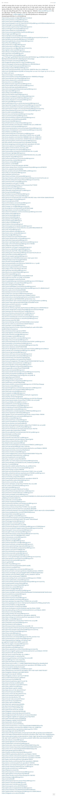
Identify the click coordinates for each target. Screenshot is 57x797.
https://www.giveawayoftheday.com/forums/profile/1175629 (19, 185)
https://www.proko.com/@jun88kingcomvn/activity (17, 48)
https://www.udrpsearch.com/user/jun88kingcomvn (17, 99)
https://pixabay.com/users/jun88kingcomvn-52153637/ (18, 39)
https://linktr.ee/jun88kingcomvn (11, 274)
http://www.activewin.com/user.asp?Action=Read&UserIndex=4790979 (22, 571)
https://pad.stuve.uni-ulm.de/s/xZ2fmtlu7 (14, 690)
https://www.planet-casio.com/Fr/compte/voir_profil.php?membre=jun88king (24, 300)
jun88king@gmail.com (19, 14)
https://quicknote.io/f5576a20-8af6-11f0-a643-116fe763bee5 (20, 519)
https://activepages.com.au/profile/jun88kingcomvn (17, 283)
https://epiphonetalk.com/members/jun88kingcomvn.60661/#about (21, 791)
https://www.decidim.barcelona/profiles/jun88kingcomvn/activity (21, 371)
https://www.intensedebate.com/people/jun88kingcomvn (18, 548)
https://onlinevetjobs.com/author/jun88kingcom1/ (16, 203)
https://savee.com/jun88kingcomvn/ (12, 386)
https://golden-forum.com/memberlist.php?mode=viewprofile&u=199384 (23, 414)
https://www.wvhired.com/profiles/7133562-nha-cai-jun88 (19, 507)
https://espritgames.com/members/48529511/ (15, 332)
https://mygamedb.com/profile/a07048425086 (15, 368)
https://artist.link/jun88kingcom (11, 215)
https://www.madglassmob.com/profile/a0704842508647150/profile (22, 453)
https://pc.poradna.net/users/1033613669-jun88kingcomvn (19, 171)
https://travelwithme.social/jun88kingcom (14, 594)
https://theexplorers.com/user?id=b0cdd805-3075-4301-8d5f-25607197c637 (24, 670)
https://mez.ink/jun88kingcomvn (11, 229)
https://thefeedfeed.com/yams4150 (12, 379)
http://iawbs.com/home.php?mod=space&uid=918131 (17, 759)
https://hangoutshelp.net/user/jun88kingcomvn (15, 613)
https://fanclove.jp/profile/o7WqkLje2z (13, 284)
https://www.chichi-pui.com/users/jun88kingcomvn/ (17, 354)
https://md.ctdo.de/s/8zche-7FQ (11, 697)
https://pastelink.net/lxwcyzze (11, 174)
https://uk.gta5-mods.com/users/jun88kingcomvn (16, 532)
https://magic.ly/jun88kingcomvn (11, 34)
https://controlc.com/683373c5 (11, 567)
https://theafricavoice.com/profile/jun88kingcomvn (17, 123)
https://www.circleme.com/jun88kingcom (14, 452)
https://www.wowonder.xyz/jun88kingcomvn (15, 553)
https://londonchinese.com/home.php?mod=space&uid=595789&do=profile (24, 665)
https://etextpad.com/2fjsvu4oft (11, 434)
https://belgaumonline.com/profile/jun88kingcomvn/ (17, 380)
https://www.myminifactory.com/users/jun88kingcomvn (18, 158)
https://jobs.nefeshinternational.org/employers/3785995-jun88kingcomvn (23, 473)
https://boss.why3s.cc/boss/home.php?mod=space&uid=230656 (21, 756)
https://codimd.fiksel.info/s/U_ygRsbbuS (13, 677)
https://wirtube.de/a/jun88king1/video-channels (16, 446)
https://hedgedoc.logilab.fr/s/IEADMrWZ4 (14, 720)
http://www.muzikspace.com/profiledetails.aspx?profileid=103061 (21, 608)
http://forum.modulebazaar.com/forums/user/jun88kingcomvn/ (20, 316)
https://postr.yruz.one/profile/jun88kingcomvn (15, 272)
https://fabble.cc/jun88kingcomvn (12, 131)
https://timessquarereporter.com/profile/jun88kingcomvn (18, 780)
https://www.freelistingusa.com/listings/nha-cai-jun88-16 (18, 375)
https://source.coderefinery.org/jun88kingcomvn (16, 249)
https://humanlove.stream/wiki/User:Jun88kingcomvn (17, 492)
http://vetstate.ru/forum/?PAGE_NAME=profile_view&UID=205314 (21, 574)
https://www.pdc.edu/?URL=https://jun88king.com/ (17, 251)
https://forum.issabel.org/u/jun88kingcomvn (15, 256)
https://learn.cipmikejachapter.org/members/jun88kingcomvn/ (20, 242)
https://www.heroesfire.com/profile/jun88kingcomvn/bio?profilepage (22, 398)
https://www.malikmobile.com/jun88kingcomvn (15, 580)
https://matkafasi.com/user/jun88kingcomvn (15, 622)
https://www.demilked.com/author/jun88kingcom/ (16, 590)
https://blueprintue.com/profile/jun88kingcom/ (15, 585)
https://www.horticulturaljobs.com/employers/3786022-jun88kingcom (22, 444)
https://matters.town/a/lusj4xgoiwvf (12, 224)
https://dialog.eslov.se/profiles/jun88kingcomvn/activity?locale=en (21, 252)
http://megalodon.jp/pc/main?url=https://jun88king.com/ (18, 62)
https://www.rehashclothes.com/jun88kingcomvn (16, 238)
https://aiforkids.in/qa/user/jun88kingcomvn (14, 240)
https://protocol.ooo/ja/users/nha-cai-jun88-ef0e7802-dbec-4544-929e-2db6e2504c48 (28, 197)
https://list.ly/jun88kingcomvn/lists (12, 101)
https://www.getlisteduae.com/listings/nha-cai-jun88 (17, 658)
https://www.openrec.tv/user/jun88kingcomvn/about (17, 146)
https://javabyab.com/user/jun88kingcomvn (14, 635)
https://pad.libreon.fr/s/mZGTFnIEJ (12, 700)
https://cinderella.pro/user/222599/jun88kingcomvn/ (17, 407)
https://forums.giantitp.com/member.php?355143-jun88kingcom (20, 432)
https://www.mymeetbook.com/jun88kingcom (15, 421)
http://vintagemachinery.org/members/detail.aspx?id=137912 (19, 729)
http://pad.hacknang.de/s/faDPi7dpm (12, 706)
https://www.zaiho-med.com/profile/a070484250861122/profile (20, 745)
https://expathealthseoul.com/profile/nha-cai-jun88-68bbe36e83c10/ (22, 227)
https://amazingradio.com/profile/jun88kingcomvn (16, 364)
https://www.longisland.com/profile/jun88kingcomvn (17, 366)
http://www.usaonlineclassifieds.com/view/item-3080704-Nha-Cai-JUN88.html (25, 69)
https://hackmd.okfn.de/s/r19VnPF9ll (12, 652)
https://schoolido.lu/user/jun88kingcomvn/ (14, 254)
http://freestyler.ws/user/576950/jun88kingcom (16, 194)
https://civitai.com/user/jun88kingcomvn (13, 560)
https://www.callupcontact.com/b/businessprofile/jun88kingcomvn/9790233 (24, 167)
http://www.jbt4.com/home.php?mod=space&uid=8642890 (19, 508)
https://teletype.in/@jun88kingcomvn (12, 777)
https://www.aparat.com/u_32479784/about (14, 786)
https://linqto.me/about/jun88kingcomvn (13, 501)
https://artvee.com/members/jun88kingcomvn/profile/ (17, 114)
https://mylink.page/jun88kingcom (12, 220)
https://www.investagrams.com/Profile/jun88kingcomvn (18, 96)
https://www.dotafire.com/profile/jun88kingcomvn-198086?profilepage (22, 76)
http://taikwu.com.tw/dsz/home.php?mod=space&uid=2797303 (20, 764)
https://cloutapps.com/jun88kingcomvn (13, 336)
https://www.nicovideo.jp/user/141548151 (14, 204)
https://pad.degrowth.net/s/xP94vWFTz (13, 731)
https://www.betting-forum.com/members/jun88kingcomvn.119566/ (21, 578)
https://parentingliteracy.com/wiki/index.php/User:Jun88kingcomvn (21, 387)
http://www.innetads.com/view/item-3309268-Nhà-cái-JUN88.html (21, 124)
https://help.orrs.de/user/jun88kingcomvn (14, 172)
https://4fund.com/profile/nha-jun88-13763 (14, 441)
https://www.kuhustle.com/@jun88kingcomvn (15, 334)
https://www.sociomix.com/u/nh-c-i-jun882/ (15, 304)
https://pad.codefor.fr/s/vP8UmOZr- (12, 686)
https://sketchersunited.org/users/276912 (14, 331)
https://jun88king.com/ (45, 11)
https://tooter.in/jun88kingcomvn (11, 121)
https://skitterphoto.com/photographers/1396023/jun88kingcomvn (21, 411)
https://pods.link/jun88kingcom (11, 217)
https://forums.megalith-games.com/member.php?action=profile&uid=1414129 (25, 651)
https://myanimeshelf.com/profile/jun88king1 (15, 583)
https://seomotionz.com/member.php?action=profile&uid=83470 (21, 297)
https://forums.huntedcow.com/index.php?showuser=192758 (19, 428)
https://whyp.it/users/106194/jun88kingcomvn (15, 67)
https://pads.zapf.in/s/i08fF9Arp (11, 702)
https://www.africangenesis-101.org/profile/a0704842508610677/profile (23, 361)
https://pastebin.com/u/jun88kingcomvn (13, 325)
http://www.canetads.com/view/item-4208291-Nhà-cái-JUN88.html (21, 139)
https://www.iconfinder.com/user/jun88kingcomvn (16, 176)
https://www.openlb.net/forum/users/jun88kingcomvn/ (18, 85)
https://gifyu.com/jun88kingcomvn (12, 619)
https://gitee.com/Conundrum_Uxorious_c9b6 (15, 147)
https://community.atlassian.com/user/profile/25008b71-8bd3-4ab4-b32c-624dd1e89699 (28, 510)
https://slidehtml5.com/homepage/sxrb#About (15, 404)
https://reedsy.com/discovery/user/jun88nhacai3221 (17, 752)
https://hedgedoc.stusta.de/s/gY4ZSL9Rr (14, 711)
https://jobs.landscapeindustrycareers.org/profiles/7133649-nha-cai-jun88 (23, 425)
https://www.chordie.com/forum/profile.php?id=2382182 (18, 775)
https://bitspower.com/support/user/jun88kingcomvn (17, 475)
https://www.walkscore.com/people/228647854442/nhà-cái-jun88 (21, 155)
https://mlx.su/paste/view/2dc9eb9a (12, 169)
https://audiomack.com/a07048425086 (13, 382)
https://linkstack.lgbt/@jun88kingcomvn (13, 153)
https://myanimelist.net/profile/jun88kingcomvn (16, 480)
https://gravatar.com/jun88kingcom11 (13, 53)
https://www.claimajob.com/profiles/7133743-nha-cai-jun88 (19, 484)
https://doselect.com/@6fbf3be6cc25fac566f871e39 (17, 275)
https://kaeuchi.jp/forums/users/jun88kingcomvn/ (16, 66)
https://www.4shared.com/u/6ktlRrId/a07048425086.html (18, 789)
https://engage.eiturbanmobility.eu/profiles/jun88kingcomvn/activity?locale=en (25, 37)
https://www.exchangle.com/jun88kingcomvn (15, 494)
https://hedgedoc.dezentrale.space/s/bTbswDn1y (16, 713)
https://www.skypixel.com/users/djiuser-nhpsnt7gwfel (17, 439)
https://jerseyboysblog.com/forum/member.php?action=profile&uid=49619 (23, 610)
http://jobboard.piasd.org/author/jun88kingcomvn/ (16, 83)
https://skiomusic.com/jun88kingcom (12, 587)
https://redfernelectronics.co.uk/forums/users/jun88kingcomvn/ (20, 103)
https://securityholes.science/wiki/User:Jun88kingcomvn (18, 313)
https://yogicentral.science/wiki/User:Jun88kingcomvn (18, 315)
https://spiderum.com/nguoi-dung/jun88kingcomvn (17, 247)
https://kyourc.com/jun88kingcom (12, 596)
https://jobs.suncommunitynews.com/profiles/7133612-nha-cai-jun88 (22, 471)
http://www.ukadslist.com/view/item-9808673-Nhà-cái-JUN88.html (21, 727)
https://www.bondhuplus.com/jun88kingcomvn (15, 405)
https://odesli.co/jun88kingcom (11, 222)
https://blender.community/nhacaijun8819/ (14, 119)
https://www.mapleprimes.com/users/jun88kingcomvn (17, 569)
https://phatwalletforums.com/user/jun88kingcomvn (17, 416)
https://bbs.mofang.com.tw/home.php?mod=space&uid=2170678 (21, 617)
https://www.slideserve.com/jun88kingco (14, 30)
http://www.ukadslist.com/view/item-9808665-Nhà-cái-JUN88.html (21, 137)
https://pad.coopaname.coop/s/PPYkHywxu (14, 684)
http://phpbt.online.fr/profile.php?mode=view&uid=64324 (18, 295)
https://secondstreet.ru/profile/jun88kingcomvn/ (16, 78)
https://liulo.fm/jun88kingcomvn (11, 564)
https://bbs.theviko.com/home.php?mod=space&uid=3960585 (20, 761)
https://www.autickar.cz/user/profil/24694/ (14, 606)
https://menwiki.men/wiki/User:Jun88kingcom (15, 437)
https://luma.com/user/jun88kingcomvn (13, 370)
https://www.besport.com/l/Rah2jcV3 (13, 75)
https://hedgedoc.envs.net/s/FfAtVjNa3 (13, 793)
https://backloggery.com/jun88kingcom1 (13, 199)
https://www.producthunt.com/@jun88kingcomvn (16, 542)
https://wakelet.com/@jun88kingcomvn (13, 540)
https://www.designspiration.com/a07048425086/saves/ (18, 512)
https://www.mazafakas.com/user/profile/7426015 (16, 359)
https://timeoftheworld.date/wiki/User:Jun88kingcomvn (18, 491)
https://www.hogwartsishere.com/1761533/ (14, 267)
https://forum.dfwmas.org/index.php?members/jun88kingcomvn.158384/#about (25, 307)
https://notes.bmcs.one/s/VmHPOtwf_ (13, 724)
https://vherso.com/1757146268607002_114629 (16, 535)
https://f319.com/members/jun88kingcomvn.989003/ (17, 373)
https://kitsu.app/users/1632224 (11, 306)
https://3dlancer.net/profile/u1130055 (13, 245)
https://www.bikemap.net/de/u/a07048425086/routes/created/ (20, 322)
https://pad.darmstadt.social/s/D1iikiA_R (13, 661)
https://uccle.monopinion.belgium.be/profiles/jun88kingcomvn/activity (22, 528)
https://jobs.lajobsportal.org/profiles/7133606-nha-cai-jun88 (19, 601)
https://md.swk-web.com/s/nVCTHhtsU (13, 699)
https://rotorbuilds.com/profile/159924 (13, 476)
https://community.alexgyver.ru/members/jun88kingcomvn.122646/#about (23, 526)
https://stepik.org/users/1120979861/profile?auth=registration (20, 395)
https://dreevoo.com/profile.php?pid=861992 (15, 165)
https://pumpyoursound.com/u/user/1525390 (15, 291)
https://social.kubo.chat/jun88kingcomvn (14, 160)
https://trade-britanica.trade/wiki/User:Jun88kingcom (17, 766)
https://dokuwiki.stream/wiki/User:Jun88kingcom (16, 190)
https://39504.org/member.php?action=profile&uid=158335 (19, 754)
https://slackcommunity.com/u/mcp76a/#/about (16, 450)
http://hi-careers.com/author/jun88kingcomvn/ (15, 485)
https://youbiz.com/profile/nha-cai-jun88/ (14, 524)
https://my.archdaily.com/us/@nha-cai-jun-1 (14, 402)
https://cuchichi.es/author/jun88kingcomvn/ (14, 115)
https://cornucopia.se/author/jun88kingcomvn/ (15, 555)
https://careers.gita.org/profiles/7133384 (14, 430)
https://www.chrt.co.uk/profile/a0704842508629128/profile (19, 748)
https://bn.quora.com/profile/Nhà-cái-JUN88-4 (15, 654)
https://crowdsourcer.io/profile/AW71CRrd (14, 236)
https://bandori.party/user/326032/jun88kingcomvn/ (17, 98)
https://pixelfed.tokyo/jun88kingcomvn (13, 645)
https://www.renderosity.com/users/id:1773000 (15, 505)
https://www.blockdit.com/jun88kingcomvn (14, 181)
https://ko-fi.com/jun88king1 (10, 464)
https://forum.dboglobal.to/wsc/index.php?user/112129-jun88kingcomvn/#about (25, 348)
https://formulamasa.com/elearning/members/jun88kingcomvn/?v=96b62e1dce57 (26, 288)
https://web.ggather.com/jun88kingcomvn (14, 516)
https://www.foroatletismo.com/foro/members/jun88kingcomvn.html (22, 211)
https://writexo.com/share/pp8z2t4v (12, 265)
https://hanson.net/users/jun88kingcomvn (14, 782)
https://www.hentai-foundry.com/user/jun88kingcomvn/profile (20, 345)
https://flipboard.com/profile (10, 770)
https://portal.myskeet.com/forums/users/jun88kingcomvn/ (19, 140)
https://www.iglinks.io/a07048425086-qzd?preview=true (18, 299)
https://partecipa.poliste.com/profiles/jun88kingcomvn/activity (20, 533)
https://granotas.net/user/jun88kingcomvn (14, 270)
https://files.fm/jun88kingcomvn (11, 43)
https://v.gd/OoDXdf (8, 562)
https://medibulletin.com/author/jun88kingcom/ (15, 743)
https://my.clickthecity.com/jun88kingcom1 (14, 551)
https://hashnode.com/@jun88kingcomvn (14, 44)
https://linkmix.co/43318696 (10, 163)
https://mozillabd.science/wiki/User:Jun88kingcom (16, 363)
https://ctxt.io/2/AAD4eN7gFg (10, 436)
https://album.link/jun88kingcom (11, 213)
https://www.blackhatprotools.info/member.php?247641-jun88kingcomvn (23, 341)
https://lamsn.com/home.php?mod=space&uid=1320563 (18, 763)
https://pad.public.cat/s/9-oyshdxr (12, 722)
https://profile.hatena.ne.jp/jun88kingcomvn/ (15, 94)
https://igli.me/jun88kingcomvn (11, 91)
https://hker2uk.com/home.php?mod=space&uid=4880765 (19, 615)
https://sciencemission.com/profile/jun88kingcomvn (17, 638)
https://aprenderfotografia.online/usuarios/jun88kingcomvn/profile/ (21, 105)
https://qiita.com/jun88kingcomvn (12, 418)
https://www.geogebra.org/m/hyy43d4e (13, 279)
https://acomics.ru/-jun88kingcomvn (12, 82)
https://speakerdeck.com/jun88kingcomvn (14, 409)
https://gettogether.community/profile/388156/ (15, 773)
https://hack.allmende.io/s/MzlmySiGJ (13, 683)
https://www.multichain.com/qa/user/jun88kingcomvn (17, 544)
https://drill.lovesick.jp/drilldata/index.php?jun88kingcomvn (19, 89)
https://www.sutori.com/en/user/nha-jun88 (14, 784)
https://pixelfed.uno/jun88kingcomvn (12, 647)
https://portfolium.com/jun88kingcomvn (13, 188)
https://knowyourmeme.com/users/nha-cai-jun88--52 (17, 626)
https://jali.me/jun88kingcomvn (11, 487)
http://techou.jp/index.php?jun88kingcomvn (14, 87)
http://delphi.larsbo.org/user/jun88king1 (13, 443)
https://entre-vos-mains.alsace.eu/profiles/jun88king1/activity (20, 460)
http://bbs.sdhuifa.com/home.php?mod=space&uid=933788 (19, 142)
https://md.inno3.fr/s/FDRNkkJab (11, 679)
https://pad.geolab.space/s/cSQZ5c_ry (13, 750)
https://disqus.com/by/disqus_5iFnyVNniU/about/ (16, 51)
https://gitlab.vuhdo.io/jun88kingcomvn (13, 50)
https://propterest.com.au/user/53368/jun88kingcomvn (18, 389)
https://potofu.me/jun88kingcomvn (12, 187)
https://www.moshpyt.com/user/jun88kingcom (15, 195)
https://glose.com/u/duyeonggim (11, 539)
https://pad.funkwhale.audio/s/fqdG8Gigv (14, 718)
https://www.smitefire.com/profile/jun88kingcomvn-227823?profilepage (23, 384)
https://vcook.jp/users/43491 (10, 201)
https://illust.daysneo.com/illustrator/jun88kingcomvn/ (18, 772)
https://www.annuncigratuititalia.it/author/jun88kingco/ (18, 32)
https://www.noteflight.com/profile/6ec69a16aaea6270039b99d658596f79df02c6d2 (27, 592)
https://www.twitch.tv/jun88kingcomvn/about (15, 21)
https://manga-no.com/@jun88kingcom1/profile (15, 206)
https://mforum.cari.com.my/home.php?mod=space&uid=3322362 (21, 757)
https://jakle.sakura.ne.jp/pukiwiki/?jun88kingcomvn (17, 788)
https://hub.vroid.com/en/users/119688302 (14, 576)
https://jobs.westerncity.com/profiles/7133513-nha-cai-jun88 (19, 620)
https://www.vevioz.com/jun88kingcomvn (14, 233)
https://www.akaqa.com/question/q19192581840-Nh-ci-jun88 (20, 151)
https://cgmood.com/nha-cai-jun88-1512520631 (16, 277)
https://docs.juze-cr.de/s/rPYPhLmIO (12, 708)
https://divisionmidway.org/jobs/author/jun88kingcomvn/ (18, 117)
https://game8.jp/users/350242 (11, 377)
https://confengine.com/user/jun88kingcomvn (15, 28)
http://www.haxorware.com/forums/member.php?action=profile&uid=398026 (24, 448)
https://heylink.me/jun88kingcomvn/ (12, 156)
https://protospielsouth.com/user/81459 (13, 457)
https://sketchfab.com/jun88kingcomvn (13, 514)
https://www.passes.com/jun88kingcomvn (14, 537)
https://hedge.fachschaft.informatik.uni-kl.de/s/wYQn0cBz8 (19, 715)
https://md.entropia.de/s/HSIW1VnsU (12, 692)
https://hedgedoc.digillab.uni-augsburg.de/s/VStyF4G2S (18, 716)
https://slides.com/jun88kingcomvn (12, 92)
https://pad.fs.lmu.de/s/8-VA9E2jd (12, 674)
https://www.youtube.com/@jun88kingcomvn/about (17, 18)
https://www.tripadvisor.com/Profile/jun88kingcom (16, 427)
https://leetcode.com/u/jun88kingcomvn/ (14, 391)
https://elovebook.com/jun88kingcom (13, 740)
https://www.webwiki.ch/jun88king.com (13, 231)
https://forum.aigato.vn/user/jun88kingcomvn (15, 644)
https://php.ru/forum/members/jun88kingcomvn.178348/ (18, 243)
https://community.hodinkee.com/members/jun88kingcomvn (19, 503)
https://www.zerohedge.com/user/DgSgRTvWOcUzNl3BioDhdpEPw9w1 (22, 572)
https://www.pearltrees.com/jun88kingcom (14, 420)
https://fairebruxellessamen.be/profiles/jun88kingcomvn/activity (20, 179)
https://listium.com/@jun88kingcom (12, 588)
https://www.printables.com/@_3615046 (13, 604)
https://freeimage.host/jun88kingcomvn (13, 521)
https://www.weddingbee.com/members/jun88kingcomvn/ (19, 286)
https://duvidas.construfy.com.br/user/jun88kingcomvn (18, 468)
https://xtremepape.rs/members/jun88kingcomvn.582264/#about (21, 64)
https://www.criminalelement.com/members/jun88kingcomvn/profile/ (22, 130)
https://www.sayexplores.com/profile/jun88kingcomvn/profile (20, 649)
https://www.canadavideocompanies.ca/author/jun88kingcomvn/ (21, 107)
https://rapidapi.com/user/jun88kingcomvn (14, 35)
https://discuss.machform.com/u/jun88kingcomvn (16, 338)
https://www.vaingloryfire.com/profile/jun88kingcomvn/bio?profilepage (23, 309)
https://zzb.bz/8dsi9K (8, 779)
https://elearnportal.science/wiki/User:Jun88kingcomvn (18, 311)
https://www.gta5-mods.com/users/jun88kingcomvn (17, 530)
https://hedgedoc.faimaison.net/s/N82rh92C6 (15, 672)
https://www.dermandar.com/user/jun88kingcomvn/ (17, 355)
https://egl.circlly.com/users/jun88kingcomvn (15, 339)
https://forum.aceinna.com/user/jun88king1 (14, 423)
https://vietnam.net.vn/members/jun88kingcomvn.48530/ (18, 350)
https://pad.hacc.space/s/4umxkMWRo (13, 704)
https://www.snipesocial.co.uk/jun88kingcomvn (15, 80)
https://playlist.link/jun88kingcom (11, 219)
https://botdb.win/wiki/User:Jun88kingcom (14, 768)
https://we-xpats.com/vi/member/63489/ (14, 290)
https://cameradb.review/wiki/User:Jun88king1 (15, 455)
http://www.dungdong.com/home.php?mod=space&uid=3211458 (21, 144)
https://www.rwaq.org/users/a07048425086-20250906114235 (20, 302)
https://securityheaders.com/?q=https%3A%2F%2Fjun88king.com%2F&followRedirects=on (28, 23)
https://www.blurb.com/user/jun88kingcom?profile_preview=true (21, 636)
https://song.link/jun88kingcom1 (11, 192)
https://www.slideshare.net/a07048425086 (14, 347)
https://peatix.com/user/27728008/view (13, 549)
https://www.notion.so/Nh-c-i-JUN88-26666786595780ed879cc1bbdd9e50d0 (25, 663)
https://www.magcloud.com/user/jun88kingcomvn (16, 149)
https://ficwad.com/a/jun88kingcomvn (13, 261)
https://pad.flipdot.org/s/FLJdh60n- (12, 688)
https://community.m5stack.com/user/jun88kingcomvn (18, 517)
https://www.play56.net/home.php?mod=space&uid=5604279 (20, 478)
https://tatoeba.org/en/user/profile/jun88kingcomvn (17, 27)
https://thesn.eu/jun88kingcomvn (11, 633)
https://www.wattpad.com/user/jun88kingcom (15, 599)
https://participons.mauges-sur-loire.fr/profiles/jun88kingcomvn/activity (23, 108)
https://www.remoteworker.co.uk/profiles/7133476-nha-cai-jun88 (21, 135)
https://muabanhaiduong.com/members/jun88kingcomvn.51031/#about (22, 281)
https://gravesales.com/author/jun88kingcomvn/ (16, 210)
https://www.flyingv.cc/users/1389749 (13, 469)
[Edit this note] (55, 2)
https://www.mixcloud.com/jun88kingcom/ (14, 597)
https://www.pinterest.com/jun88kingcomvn (14, 19)
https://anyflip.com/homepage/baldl (12, 396)
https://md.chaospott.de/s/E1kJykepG (13, 695)
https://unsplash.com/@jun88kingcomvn (13, 393)
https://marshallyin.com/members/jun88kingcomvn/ (17, 343)
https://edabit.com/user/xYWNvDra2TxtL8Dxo (15, 489)
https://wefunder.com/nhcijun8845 (12, 500)
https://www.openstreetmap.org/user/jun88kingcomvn (17, 546)
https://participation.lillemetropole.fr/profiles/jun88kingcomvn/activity (22, 628)
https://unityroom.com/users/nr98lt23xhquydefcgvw (17, 293)
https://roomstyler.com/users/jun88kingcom (14, 60)
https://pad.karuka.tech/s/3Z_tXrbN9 (12, 709)
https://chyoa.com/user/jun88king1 (12, 612)
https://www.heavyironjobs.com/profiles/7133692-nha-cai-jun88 (20, 400)
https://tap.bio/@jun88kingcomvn (11, 235)
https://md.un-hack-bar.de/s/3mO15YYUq (14, 693)
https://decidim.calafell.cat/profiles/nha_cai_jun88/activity (19, 466)
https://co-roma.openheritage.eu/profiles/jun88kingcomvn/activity (21, 556)
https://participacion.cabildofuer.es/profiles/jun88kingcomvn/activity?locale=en (25, 178)
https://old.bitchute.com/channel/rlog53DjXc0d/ (16, 357)
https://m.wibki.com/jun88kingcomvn (13, 112)
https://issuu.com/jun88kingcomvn (12, 162)
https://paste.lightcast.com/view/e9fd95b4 (14, 741)
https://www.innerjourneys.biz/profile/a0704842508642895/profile (21, 747)
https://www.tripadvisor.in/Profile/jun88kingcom (16, 412)
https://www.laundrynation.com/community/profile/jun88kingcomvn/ (22, 128)
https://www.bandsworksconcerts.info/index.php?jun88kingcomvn (21, 110)
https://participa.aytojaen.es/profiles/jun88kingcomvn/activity (20, 629)
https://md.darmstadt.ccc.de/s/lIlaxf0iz (13, 656)
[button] (54, 794)
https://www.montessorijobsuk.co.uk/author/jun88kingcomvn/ (20, 318)
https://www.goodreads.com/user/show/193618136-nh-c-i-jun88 (20, 263)
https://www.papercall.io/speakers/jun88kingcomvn (17, 226)
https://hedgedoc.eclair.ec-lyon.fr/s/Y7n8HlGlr (15, 676)
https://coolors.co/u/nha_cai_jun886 (12, 482)
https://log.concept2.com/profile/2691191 (14, 459)
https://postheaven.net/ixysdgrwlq (12, 624)
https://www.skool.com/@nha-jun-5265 (13, 46)
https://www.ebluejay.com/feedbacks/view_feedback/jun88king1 (20, 462)
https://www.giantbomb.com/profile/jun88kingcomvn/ (17, 41)
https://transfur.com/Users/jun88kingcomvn (14, 126)
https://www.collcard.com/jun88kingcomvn (14, 631)
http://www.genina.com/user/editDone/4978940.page (17, 208)
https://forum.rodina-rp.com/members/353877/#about (18, 323)
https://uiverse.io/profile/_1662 (11, 320)
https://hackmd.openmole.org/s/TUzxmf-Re (14, 681)
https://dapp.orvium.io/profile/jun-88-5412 (14, 268)
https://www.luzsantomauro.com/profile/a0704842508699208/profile (22, 725)
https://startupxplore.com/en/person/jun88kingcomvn (17, 558)
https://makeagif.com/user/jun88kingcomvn (14, 25)
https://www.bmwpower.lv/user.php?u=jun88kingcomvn (18, 133)
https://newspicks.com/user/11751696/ (13, 183)
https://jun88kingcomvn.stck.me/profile (13, 660)
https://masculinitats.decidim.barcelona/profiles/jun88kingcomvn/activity (23, 581)
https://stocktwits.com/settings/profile (13, 523)
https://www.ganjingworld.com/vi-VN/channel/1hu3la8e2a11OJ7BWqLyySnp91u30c (26, 603)
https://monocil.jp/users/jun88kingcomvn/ (14, 352)
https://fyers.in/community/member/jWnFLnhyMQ (16, 565)
